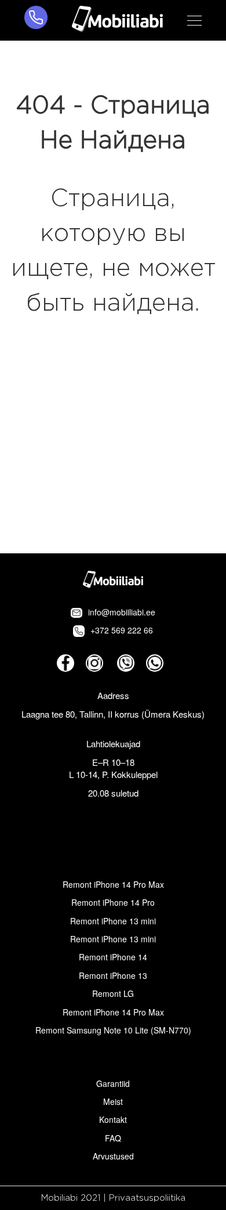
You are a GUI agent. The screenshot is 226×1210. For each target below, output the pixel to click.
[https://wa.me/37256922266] (154, 663)
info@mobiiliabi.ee (121, 612)
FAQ (113, 1138)
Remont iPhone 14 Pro (113, 902)
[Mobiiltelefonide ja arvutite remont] (117, 20)
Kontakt (113, 1119)
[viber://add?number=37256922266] (125, 663)
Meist (113, 1101)
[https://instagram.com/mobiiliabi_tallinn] (94, 663)
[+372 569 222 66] (36, 20)
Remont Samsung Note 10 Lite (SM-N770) (113, 1030)
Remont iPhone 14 (113, 957)
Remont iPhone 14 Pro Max (113, 884)
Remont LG (113, 993)
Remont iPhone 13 (113, 975)
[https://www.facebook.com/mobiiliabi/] (65, 663)
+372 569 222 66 (121, 630)
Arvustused (113, 1156)
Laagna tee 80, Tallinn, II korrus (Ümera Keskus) (113, 714)
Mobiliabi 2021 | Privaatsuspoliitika (113, 1198)
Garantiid (113, 1083)
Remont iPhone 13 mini (113, 921)
